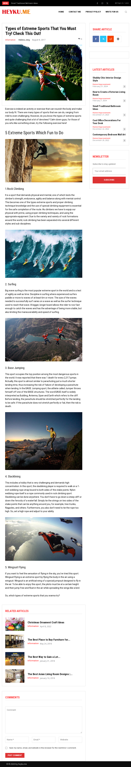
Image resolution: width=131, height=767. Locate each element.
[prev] (67, 3)
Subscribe (109, 180)
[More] (118, 39)
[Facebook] (97, 3)
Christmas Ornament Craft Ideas (46, 622)
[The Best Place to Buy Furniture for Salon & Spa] (14, 641)
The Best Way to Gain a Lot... (44, 656)
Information (10, 40)
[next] (72, 3)
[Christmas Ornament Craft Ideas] (14, 624)
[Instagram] (102, 3)
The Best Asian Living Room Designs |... (50, 674)
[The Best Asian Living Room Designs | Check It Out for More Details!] (14, 676)
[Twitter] (107, 3)
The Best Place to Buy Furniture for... (49, 639)
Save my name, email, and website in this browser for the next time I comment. (42, 748)
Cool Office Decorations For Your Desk (26, 3)
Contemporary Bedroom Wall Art (109, 134)
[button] (126, 12)
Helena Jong (24, 40)
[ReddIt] (110, 39)
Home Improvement (101, 84)
